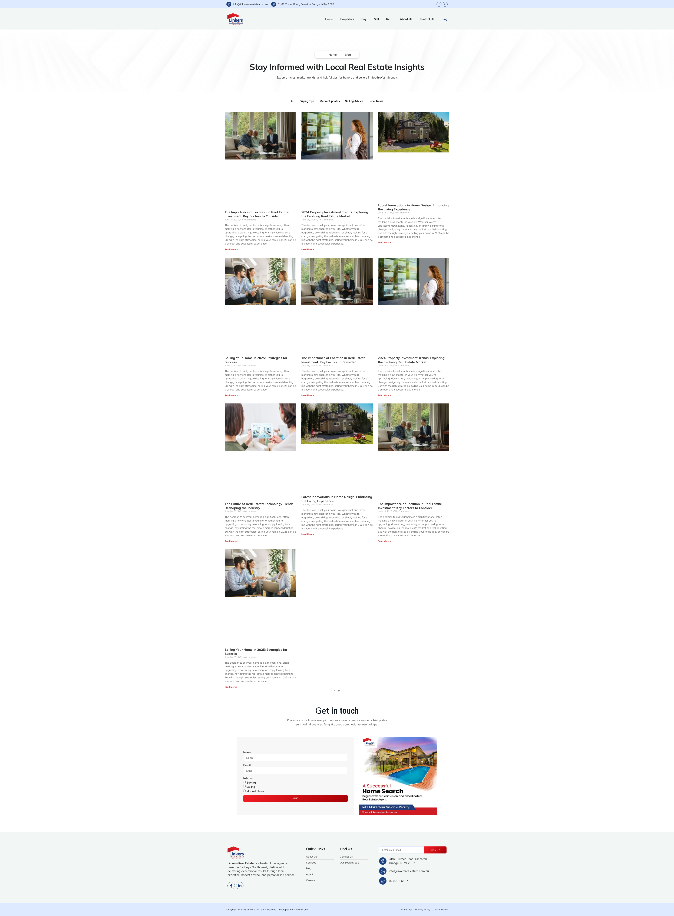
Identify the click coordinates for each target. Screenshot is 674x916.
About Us (406, 19)
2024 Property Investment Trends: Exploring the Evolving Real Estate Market (334, 214)
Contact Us (427, 19)
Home (329, 19)
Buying (251, 782)
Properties (347, 19)
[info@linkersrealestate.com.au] (228, 4)
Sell (376, 19)
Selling (250, 786)
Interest (248, 778)
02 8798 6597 (398, 881)
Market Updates (330, 101)
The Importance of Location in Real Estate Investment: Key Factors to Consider (257, 214)
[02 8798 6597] (382, 881)
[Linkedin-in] (445, 4)
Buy (364, 19)
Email (247, 765)
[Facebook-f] (439, 4)
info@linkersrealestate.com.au (250, 4)
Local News (376, 101)
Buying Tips (306, 101)
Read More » (231, 249)
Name (247, 752)
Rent (389, 19)
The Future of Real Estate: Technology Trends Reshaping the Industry (259, 506)
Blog (445, 19)
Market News (255, 791)
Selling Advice (354, 101)
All (292, 101)
